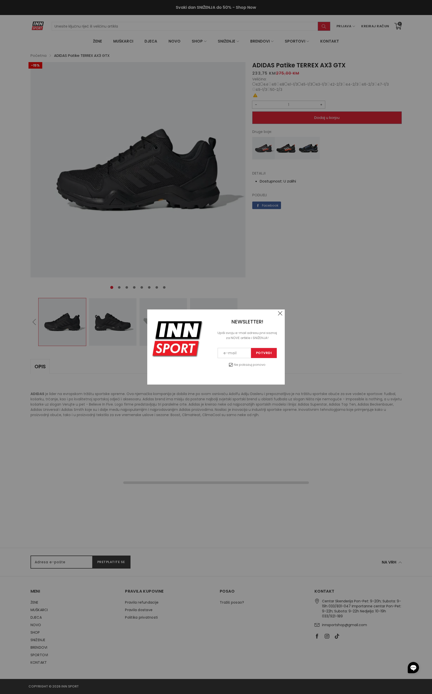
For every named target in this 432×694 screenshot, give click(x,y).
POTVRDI (264, 353)
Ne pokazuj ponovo (250, 364)
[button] (413, 667)
